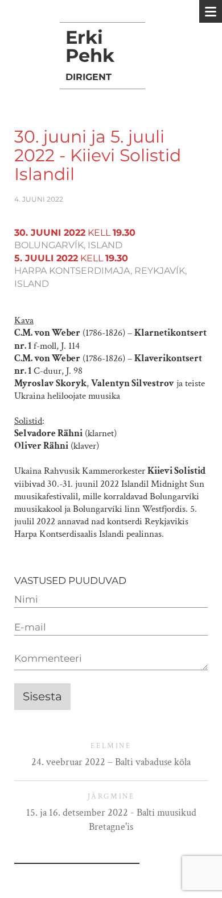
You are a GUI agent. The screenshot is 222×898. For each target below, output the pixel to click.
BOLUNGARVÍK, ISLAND (68, 245)
